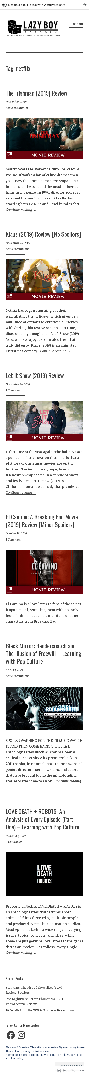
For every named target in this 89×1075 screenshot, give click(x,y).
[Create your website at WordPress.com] (44, 4)
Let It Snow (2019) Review (35, 375)
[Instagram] (21, 1035)
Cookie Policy (14, 1058)
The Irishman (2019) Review (36, 92)
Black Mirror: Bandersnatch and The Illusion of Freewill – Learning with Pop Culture (43, 653)
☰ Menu (76, 24)
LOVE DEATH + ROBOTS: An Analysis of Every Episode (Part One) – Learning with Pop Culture (42, 819)
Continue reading (21, 210)
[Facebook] (11, 1035)
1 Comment (13, 390)
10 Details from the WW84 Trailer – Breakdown (40, 1010)
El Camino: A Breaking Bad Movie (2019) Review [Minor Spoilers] (42, 520)
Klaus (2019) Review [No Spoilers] (43, 233)
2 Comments (14, 842)
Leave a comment (17, 108)
